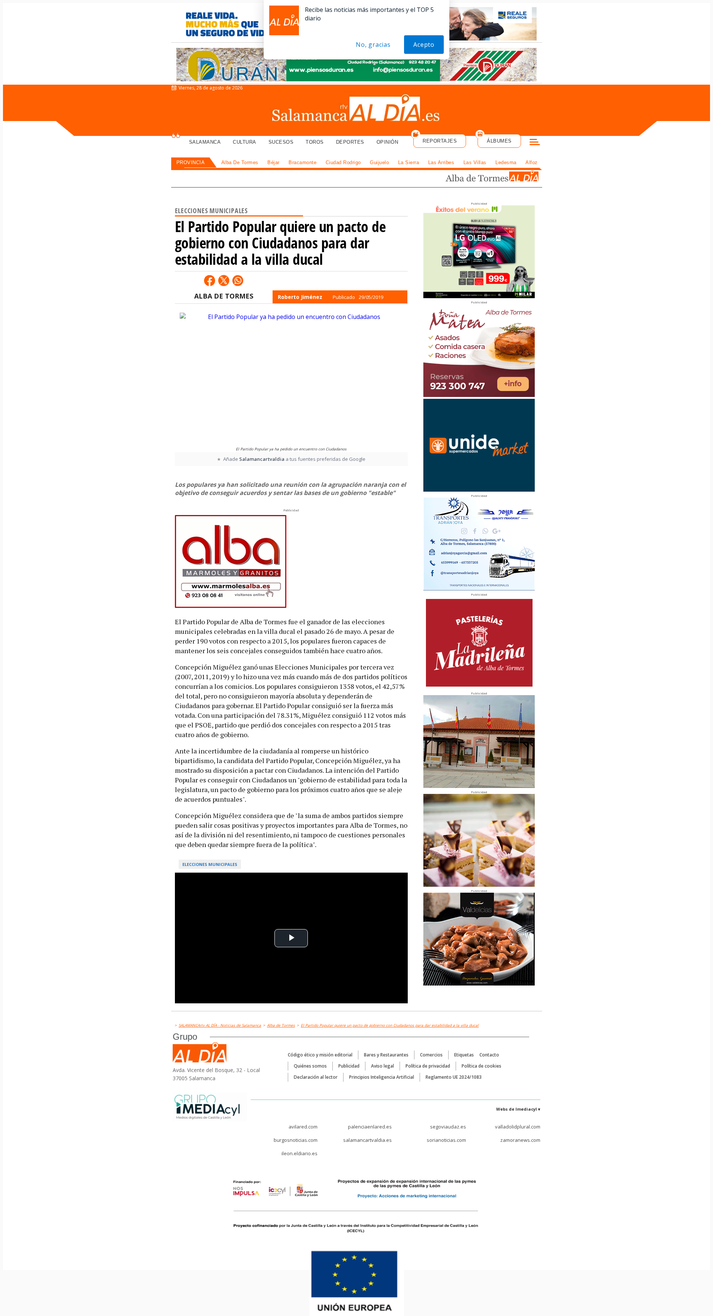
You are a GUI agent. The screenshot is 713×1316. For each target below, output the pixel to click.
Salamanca (205, 142)
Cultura (244, 142)
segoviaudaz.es (448, 1126)
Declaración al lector (316, 1077)
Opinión (387, 142)
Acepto (423, 44)
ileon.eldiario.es (299, 1153)
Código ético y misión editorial (320, 1055)
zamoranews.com (520, 1140)
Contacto (489, 1055)
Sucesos (281, 142)
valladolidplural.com (517, 1126)
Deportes (350, 142)
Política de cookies (481, 1066)
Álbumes (499, 141)
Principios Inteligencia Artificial (381, 1077)
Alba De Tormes (239, 162)
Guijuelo (379, 162)
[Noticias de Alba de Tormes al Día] (491, 176)
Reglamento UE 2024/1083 (454, 1077)
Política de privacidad (428, 1066)
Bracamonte (302, 162)
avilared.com (303, 1126)
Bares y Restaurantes (386, 1055)
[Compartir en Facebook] (209, 280)
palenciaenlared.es (370, 1126)
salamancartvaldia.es (367, 1140)
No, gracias (373, 44)
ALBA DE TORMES (223, 295)
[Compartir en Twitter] (223, 280)
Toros (315, 142)
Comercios (431, 1055)
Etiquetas (464, 1055)
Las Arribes (441, 162)
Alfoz (531, 162)
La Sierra (408, 162)
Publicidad (348, 1066)
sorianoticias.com (446, 1140)
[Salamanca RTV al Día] (356, 109)
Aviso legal (382, 1066)
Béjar (273, 162)
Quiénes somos (310, 1066)
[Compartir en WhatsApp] (238, 280)
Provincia (190, 162)
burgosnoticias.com (296, 1140)
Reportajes (440, 141)
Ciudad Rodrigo (343, 162)
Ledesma (506, 162)
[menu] (534, 143)
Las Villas (474, 162)
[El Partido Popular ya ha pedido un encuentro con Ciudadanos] (291, 378)
